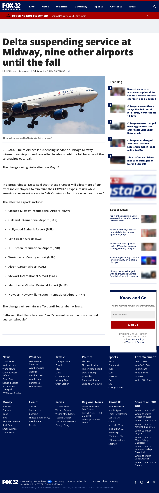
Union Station (62, 383)
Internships (114, 432)
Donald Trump (89, 372)
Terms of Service (135, 342)
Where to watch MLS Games (145, 464)
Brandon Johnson (91, 380)
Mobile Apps (115, 410)
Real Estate (8, 425)
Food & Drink (141, 372)
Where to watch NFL (145, 410)
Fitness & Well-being (39, 417)
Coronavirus (24, 71)
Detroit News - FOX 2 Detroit (92, 414)
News (6, 357)
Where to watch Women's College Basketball (143, 449)
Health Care (35, 421)
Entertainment (145, 357)
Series (59, 402)
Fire (110, 380)
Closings (33, 371)
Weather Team (36, 375)
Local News (8, 361)
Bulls (111, 368)
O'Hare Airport (62, 376)
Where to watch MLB (145, 420)
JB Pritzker (87, 376)
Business (6, 406)
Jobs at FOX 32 (116, 428)
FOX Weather (35, 386)
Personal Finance (11, 421)
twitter (147, 482)
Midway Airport (63, 380)
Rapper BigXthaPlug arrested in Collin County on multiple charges (124, 260)
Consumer (7, 410)
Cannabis (33, 413)
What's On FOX (142, 365)
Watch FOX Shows (144, 380)
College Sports (116, 387)
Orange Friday (62, 425)
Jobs (4, 417)
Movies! (139, 376)
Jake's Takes (141, 361)
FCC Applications (117, 439)
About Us (115, 402)
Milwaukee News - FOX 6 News (91, 408)
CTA (57, 368)
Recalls (32, 425)
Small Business (10, 428)
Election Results (90, 365)
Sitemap (113, 443)
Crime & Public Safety (9, 374)
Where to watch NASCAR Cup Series (145, 425)
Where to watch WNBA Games (143, 457)
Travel (58, 365)
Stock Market (9, 432)
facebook (135, 482)
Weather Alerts (36, 367)
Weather (35, 357)
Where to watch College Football (143, 415)
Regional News (92, 402)
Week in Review (63, 410)
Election (86, 361)
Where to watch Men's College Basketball (143, 440)
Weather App (35, 379)
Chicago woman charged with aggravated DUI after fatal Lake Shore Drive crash (124, 273)
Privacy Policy (136, 339)
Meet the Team (116, 425)
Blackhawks (114, 365)
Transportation (62, 361)
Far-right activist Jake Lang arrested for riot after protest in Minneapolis (124, 218)
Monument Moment (65, 421)
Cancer (32, 406)
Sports (113, 357)
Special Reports (10, 382)
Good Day (7, 379)
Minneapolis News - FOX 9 (92, 421)
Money (7, 402)
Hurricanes (34, 382)
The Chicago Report (92, 368)
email (154, 482)
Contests (113, 421)
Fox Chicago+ (142, 368)
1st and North (62, 406)
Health (34, 402)
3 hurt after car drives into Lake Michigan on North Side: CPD (140, 160)
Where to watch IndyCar (143, 432)
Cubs (111, 372)
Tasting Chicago (63, 417)
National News (9, 365)
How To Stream (117, 406)
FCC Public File (116, 436)
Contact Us (114, 417)
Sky (110, 383)
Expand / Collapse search (155, 6)
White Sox (114, 376)
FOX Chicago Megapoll (8, 388)
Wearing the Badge (65, 413)
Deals (5, 413)
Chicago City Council (92, 383)
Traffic (60, 357)
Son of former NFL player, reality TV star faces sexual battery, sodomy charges (123, 246)
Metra (58, 372)
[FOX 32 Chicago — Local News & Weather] (12, 6)
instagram (141, 482)
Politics (87, 357)
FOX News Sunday (11, 393)
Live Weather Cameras (35, 363)
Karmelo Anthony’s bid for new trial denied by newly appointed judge (123, 232)
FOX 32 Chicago (9, 71)
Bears (111, 361)
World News (8, 368)
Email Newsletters (118, 413)
